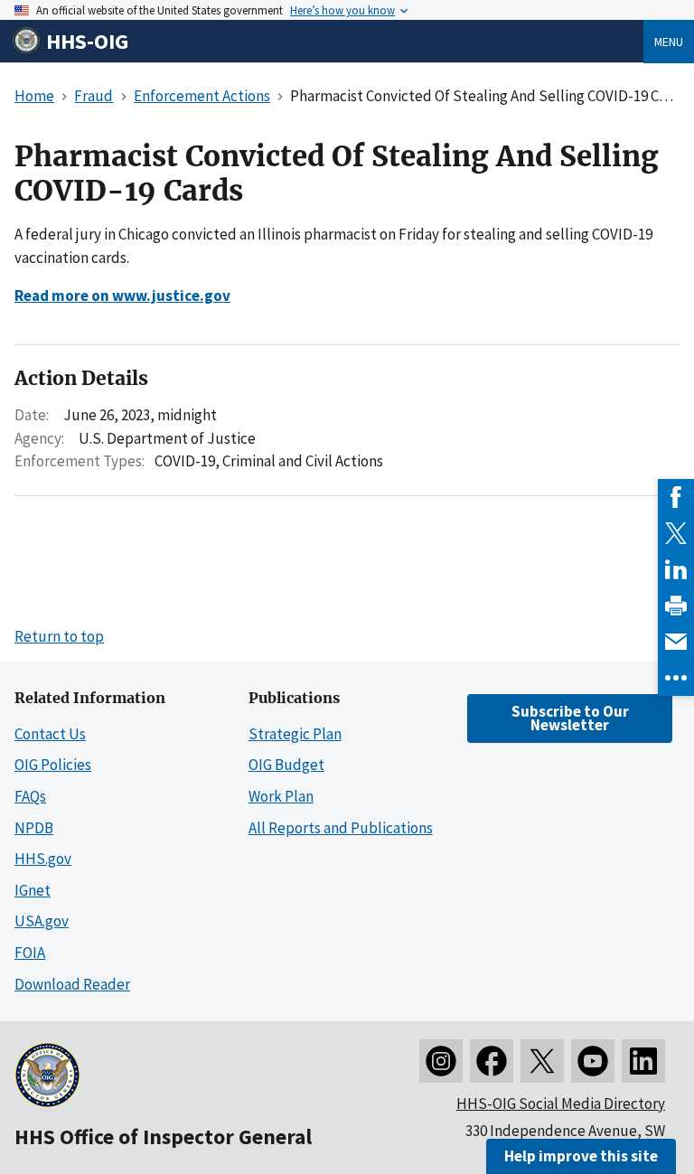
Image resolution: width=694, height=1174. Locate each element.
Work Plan (281, 796)
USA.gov (41, 921)
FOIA (29, 953)
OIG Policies (52, 765)
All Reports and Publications (341, 828)
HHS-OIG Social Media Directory (560, 1103)
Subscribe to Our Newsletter (570, 718)
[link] (676, 497)
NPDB (33, 828)
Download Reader (72, 984)
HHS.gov (42, 859)
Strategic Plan (295, 734)
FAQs (30, 796)
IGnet (32, 890)
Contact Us (50, 734)
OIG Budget (286, 765)
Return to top (59, 636)
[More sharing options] (676, 678)
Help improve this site (581, 1156)
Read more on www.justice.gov (122, 295)
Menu (668, 41)
